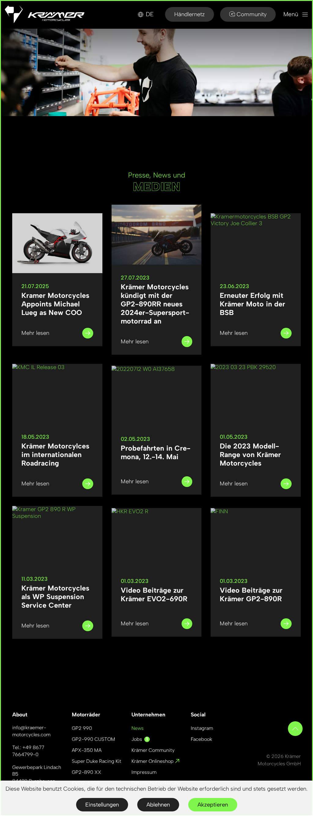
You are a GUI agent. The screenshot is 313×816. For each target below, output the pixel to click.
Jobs (139, 739)
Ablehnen (158, 804)
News (137, 728)
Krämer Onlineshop (153, 761)
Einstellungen (102, 804)
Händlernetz (189, 14)
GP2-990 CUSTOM (93, 739)
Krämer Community (153, 750)
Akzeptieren (212, 804)
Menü (291, 14)
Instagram (202, 728)
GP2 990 (82, 728)
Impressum (143, 772)
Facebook (201, 739)
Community (252, 14)
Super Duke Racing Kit (96, 761)
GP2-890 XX (86, 772)
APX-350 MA (86, 750)
